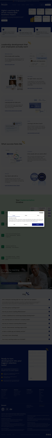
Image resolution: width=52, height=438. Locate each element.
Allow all (37, 224)
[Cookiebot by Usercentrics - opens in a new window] (39, 212)
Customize (25, 224)
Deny (14, 224)
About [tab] (38, 215)
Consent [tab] (14, 215)
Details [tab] (26, 215)
